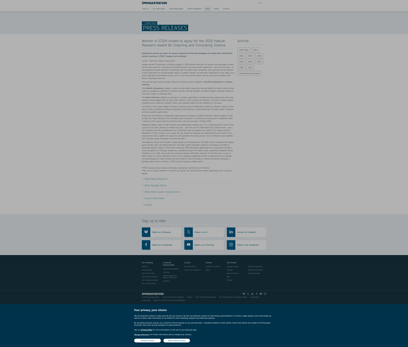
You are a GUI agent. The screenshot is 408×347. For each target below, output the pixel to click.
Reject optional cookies (176, 340)
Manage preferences (141, 334)
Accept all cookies (147, 340)
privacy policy (146, 330)
